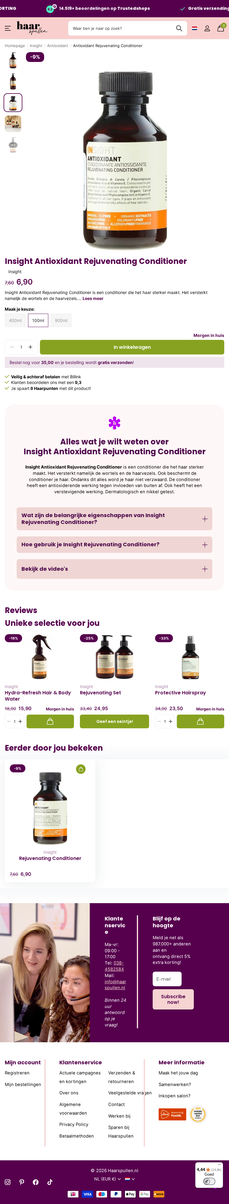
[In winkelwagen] (50, 722)
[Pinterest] (21, 1182)
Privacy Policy (73, 1124)
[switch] (209, 1181)
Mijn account (23, 1062)
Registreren (17, 1073)
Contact (116, 1104)
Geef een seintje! (114, 721)
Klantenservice (80, 1062)
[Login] (207, 28)
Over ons (68, 1093)
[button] (30, 347)
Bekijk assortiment (8, 28)
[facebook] (35, 1182)
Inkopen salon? (175, 1096)
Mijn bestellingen (23, 1084)
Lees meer (93, 298)
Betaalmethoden (76, 1135)
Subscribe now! (173, 999)
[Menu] (219, 1165)
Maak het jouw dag (178, 1073)
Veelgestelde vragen (130, 1093)
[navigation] (13, 60)
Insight (36, 45)
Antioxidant (57, 45)
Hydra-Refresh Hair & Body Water (38, 696)
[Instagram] (7, 1182)
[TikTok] (49, 1182)
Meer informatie (182, 1062)
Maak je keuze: (20, 309)
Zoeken (179, 28)
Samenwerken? (175, 1084)
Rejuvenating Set (100, 693)
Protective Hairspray (180, 693)
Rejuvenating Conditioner (50, 858)
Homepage (15, 45)
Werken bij (119, 1116)
